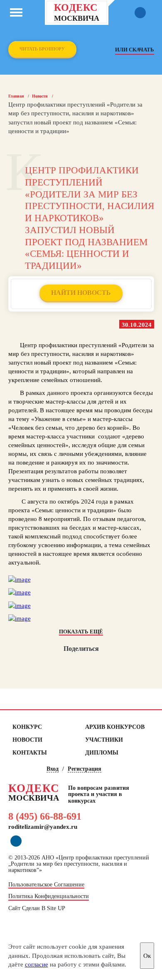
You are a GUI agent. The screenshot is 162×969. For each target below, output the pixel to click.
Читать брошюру (42, 48)
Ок (147, 955)
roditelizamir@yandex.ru (42, 826)
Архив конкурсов (115, 727)
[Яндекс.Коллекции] (112, 664)
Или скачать (134, 49)
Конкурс (27, 727)
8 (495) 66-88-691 (44, 816)
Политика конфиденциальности (48, 896)
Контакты (29, 753)
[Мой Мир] (50, 664)
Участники (104, 740)
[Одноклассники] (66, 664)
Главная (16, 96)
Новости (40, 96)
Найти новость (81, 292)
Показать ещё (81, 631)
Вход (53, 769)
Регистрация (84, 769)
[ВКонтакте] (96, 664)
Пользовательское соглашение (46, 885)
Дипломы (101, 753)
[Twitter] (81, 664)
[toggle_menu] (16, 12)
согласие (36, 964)
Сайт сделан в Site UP (36, 908)
